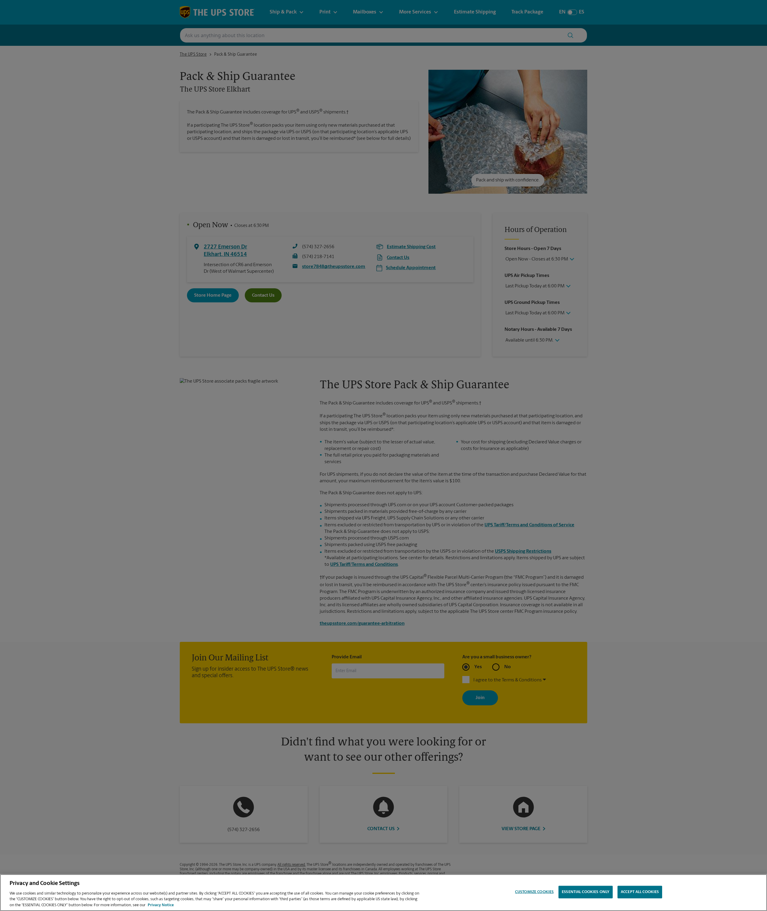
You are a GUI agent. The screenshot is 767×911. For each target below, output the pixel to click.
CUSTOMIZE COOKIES (534, 892)
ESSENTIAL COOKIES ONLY (585, 892)
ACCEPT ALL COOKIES (640, 892)
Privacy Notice (161, 905)
